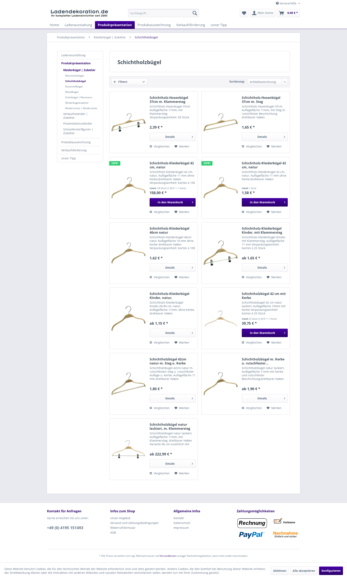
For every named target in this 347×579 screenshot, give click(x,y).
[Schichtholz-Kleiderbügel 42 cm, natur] (128, 187)
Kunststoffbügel (74, 86)
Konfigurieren (331, 571)
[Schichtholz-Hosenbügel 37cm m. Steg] (221, 122)
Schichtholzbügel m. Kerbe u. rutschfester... (263, 361)
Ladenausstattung (73, 55)
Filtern (122, 82)
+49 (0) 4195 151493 (65, 527)
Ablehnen (279, 571)
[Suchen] (195, 13)
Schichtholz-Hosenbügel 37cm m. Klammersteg (169, 100)
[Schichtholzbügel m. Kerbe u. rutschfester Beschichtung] (221, 383)
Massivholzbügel (74, 75)
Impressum (181, 528)
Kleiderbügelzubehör (77, 102)
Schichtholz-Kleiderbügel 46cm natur (169, 230)
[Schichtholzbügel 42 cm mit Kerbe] (221, 318)
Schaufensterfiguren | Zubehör (78, 131)
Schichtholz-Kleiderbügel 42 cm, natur (172, 165)
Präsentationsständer (77, 123)
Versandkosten (168, 556)
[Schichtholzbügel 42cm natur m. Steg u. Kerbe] (128, 383)
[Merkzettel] (244, 13)
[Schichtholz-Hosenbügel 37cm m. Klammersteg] (128, 122)
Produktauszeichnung (76, 142)
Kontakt (179, 518)
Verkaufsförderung (74, 150)
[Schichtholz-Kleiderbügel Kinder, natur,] (128, 318)
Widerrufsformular (123, 528)
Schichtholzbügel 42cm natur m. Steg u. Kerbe (168, 361)
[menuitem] (163, 13)
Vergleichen (161, 146)
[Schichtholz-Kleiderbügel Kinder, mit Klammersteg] (221, 253)
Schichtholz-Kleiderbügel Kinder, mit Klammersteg (262, 230)
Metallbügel (72, 92)
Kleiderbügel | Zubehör (79, 70)
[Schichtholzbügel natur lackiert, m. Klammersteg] (128, 449)
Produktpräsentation (76, 63)
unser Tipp (68, 158)
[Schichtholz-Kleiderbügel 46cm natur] (128, 253)
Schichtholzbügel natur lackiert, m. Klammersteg (170, 426)
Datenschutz (182, 523)
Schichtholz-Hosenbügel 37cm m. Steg (261, 100)
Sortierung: (237, 81)
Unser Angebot (120, 518)
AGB (113, 532)
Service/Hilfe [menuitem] (288, 3)
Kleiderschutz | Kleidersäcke (81, 108)
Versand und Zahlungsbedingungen (134, 523)
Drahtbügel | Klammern (78, 97)
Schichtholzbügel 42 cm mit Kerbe (264, 296)
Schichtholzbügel (75, 81)
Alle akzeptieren (304, 571)
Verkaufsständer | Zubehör (75, 116)
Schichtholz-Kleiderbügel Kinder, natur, (169, 296)
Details (170, 137)
